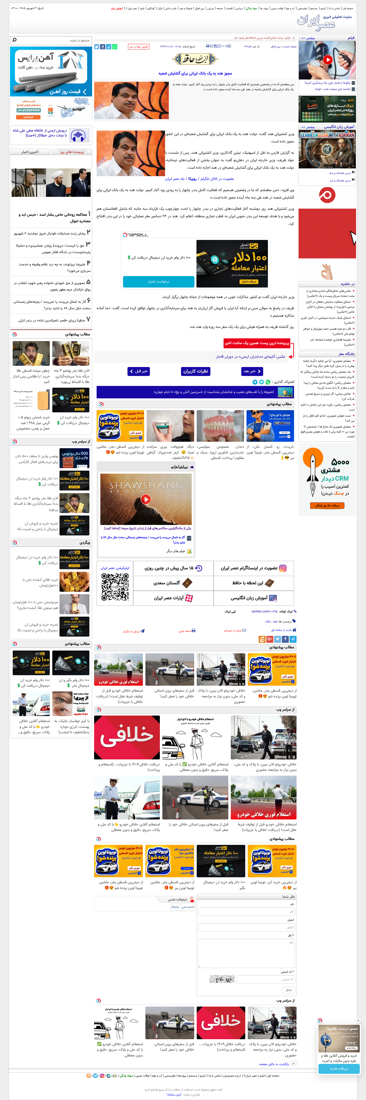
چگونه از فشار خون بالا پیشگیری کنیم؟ (328, 83)
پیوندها (182, 1076)
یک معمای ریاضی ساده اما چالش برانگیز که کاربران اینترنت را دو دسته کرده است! (327, 374)
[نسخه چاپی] (207, 46)
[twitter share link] (96, 46)
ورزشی (210, 8)
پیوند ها (264, 8)
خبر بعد (249, 371)
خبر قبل (141, 371)
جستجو (314, 8)
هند (275, 621)
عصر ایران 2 (131, 8)
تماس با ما (334, 8)
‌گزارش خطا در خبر (138, 47)
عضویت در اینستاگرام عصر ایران (249, 568)
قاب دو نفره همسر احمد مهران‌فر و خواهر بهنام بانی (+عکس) (329, 331)
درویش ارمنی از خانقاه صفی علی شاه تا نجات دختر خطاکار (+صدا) (40, 133)
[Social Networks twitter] (261, 382)
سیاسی (239, 8)
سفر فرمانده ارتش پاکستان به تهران (271, 38)
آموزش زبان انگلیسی (249, 598)
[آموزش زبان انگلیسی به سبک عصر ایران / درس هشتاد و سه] (327, 149)
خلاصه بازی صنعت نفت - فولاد (333, 89)
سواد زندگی (251, 8)
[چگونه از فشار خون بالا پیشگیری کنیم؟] (327, 60)
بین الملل (199, 8)
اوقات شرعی (277, 8)
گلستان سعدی (167, 583)
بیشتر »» (308, 38)
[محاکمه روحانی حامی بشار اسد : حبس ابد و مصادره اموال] (51, 182)
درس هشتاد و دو (341, 181)
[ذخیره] (215, 46)
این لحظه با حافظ (247, 583)
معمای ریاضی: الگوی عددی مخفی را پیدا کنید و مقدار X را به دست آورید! (329, 385)
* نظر (291, 935)
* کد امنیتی (287, 972)
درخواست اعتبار (158, 282)
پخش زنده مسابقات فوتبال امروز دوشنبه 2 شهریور (49, 233)
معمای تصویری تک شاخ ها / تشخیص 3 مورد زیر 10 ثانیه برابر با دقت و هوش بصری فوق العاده (328, 432)
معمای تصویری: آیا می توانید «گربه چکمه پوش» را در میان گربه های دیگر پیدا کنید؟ (329, 363)
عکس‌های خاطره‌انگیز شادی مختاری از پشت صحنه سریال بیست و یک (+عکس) (330, 293)
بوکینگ (175, 907)
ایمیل (291, 920)
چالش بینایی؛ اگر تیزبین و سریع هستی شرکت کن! (330, 396)
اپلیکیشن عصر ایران (115, 568)
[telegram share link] (108, 46)
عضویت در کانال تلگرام (217, 179)
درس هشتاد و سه (340, 173)
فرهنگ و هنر (186, 8)
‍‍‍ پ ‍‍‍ (225, 45)
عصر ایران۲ (250, 1076)
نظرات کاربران (195, 371)
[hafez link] (195, 59)
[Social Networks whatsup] (268, 382)
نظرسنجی (302, 8)
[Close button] (358, 1020)
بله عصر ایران (174, 179)
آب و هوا (290, 8)
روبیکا (192, 179)
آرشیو (323, 8)
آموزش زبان (117, 8)
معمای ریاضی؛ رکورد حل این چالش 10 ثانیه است (328, 407)
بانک (267, 621)
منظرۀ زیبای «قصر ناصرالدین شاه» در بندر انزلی (51, 320)
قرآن (160, 8)
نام (292, 904)
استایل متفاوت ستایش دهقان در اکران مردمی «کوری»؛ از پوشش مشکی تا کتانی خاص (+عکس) (330, 307)
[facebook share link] (102, 46)
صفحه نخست (290, 47)
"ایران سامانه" (174, 1095)
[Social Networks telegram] (255, 382)
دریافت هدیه (339, 1069)
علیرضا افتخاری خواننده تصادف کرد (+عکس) (332, 342)
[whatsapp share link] (114, 46)
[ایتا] (262, 639)
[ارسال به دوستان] (211, 46)
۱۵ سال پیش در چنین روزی (169, 568)
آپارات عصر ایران (169, 598)
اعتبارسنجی (188, 907)
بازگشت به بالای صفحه (274, 1064)
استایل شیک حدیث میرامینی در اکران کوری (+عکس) (328, 320)
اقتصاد (229, 8)
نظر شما (288, 897)
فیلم (142, 8)
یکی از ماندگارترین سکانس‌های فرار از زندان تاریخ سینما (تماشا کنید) (147, 528)
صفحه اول (348, 8)
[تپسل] (124, 234)
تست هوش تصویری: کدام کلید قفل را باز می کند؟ (329, 418)
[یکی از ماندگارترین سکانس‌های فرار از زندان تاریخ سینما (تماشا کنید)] (146, 499)
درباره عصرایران (232, 1076)
